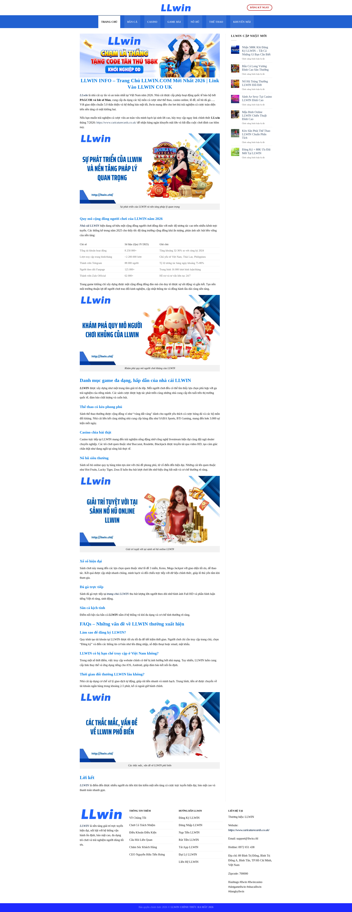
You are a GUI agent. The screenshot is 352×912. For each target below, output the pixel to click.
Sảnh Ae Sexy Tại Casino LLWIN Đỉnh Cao (257, 98)
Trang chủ (109, 21)
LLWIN (84, 825)
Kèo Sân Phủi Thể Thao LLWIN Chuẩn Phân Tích (256, 134)
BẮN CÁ (132, 21)
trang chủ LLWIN (118, 593)
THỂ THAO (216, 21)
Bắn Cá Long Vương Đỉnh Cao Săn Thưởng (255, 68)
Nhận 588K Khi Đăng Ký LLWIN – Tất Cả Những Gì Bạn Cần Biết (256, 51)
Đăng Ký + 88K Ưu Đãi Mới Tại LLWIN (256, 151)
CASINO (152, 21)
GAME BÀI (174, 21)
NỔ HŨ (195, 21)
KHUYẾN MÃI (242, 21)
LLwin (84, 95)
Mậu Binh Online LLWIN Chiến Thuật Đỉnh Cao (254, 115)
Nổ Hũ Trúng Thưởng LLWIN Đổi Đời (255, 83)
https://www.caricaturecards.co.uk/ (116, 122)
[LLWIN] (176, 7)
